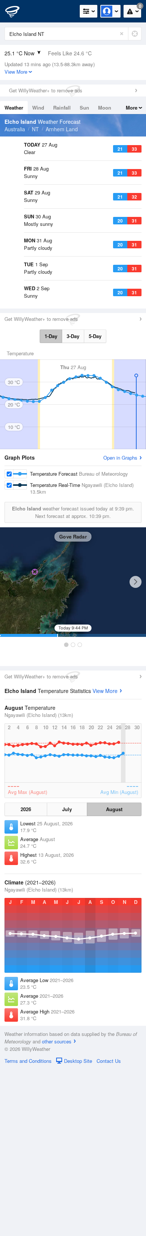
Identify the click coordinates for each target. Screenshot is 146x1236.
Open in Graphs (120, 624)
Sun (84, 107)
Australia (14, 129)
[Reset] (122, 34)
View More (105, 857)
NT (35, 129)
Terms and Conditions (28, 1227)
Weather (13, 107)
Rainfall (62, 107)
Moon (104, 107)
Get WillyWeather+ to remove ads (45, 90)
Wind (38, 107)
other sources (57, 1208)
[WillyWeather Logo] (16, 11)
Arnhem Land (62, 129)
